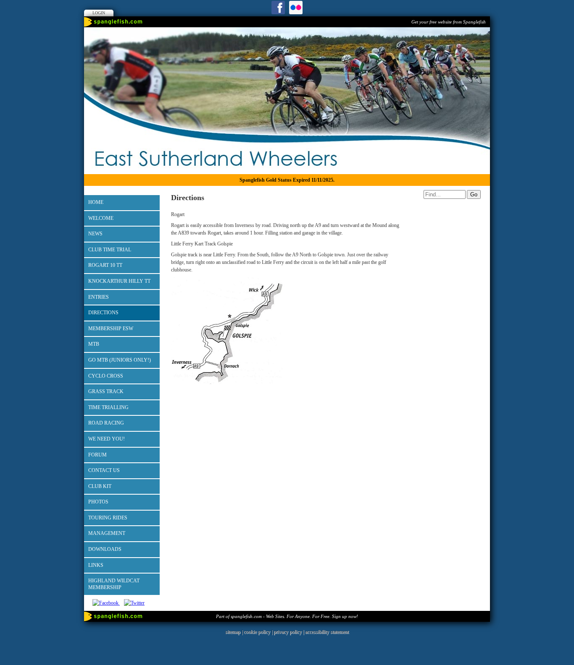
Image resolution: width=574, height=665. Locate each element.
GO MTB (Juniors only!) (119, 360)
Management (106, 533)
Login (98, 12)
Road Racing (106, 423)
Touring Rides (107, 518)
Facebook (278, 7)
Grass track (106, 391)
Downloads (104, 549)
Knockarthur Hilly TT (119, 281)
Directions (103, 313)
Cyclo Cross (105, 376)
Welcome (100, 218)
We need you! (106, 439)
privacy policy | (289, 632)
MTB (93, 344)
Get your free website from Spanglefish (448, 21)
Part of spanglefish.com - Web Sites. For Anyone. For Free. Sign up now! (287, 616)
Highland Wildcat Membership (114, 584)
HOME (95, 202)
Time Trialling (108, 407)
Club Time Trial (109, 250)
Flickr (296, 7)
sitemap (232, 632)
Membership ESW (110, 328)
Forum (97, 455)
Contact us (104, 470)
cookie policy (257, 632)
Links (95, 565)
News (95, 234)
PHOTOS (98, 502)
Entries (98, 297)
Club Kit (99, 486)
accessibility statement (327, 632)
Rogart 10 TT (105, 265)
